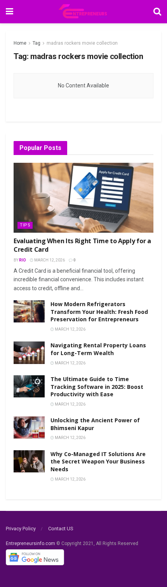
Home (20, 43)
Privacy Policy (21, 528)
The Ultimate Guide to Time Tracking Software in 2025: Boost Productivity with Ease (96, 386)
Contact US (60, 528)
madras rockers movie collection (82, 43)
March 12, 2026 (49, 260)
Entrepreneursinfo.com (30, 543)
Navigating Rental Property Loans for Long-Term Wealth (98, 349)
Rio (22, 260)
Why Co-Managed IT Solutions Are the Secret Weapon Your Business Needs (98, 461)
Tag (36, 43)
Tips (25, 225)
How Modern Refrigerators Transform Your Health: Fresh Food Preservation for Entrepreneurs (99, 311)
